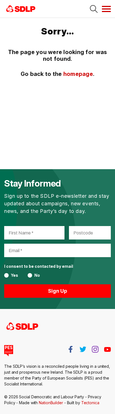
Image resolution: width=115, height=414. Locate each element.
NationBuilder (51, 402)
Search (94, 9)
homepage (78, 74)
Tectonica (90, 402)
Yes (14, 275)
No (37, 275)
